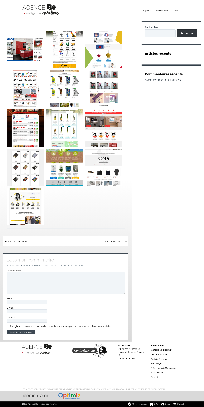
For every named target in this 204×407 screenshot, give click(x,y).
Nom (10, 298)
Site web (11, 317)
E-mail (11, 307)
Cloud (168, 404)
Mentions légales (139, 404)
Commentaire (14, 270)
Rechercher (151, 27)
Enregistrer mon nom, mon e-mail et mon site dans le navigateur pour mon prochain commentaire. (60, 326)
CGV (156, 404)
